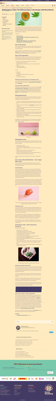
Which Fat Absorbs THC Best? (22, 315)
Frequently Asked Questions (4, 391)
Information (32, 5)
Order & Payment (3, 388)
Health (4, 25)
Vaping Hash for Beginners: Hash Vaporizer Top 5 (6, 39)
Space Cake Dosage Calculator (20, 351)
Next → (52, 321)
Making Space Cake (20, 39)
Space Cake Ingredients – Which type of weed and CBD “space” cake (27, 37)
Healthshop (27, 5)
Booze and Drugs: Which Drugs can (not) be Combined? (24, 341)
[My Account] (52, 5)
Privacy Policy (16, 394)
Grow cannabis (5, 21)
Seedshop (2, 5)
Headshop (17, 5)
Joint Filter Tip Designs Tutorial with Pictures (7, 35)
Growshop (7, 5)
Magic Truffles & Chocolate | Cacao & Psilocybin (23, 345)
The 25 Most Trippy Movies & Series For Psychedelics (7, 31)
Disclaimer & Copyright (32, 391)
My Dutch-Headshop (17, 388)
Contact (15, 391)
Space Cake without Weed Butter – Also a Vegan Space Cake (26, 40)
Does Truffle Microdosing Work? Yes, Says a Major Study (24, 343)
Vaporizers (12, 5)
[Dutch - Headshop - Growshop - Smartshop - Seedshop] (2, 3)
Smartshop (22, 5)
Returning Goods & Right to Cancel (5, 394)
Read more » (51, 332)
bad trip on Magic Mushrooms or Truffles (27, 308)
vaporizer (38, 297)
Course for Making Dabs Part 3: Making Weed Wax (23, 355)
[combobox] (8, 13)
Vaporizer (5, 22)
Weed (4, 18)
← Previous (17, 321)
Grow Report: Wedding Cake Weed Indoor (22, 354)
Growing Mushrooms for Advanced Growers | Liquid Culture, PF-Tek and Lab (27, 339)
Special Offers (30, 388)
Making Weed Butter (20, 38)
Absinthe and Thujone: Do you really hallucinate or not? (24, 342)
